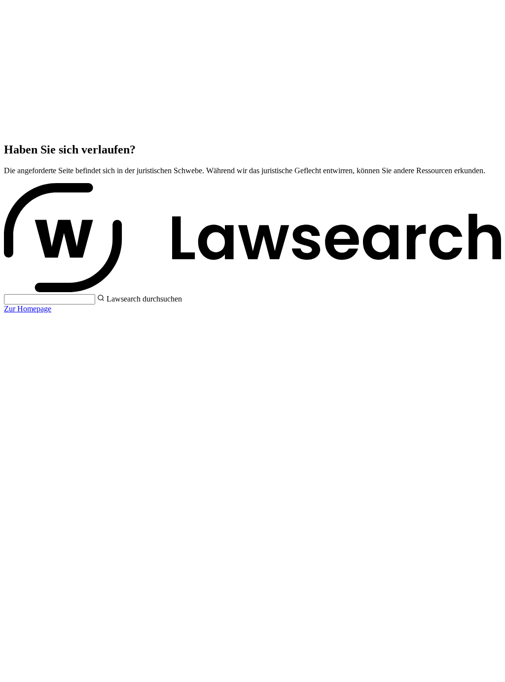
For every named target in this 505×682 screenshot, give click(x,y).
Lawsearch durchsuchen (144, 299)
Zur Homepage (27, 308)
